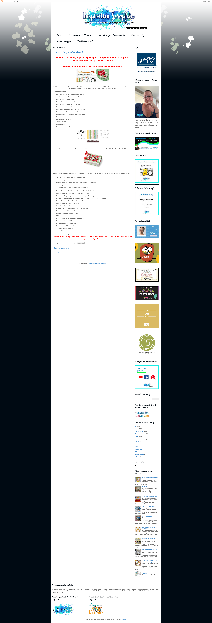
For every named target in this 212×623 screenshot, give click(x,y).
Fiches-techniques (140, 434)
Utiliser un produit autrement (150, 477)
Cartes (137, 428)
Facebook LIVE (139, 431)
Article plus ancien (125, 259)
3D (135, 426)
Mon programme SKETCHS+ (79, 35)
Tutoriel (137, 441)
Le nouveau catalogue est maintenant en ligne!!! (149, 561)
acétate (137, 446)
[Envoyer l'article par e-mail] (74, 243)
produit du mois (139, 454)
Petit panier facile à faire (149, 506)
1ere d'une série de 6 (148, 516)
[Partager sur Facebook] (82, 243)
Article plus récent (60, 259)
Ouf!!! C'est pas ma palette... (150, 496)
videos (137, 456)
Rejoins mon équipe (63, 41)
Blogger (123, 619)
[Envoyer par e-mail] (77, 243)
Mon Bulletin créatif (85, 41)
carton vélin (138, 449)
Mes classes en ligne (138, 35)
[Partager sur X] (80, 243)
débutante (138, 451)
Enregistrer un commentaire (63, 252)
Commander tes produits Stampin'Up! (111, 35)
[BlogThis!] (79, 243)
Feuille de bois (146, 487)
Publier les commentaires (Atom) (97, 263)
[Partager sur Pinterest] (84, 243)
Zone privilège (139, 444)
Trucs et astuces (139, 439)
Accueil (59, 35)
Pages (136, 436)
